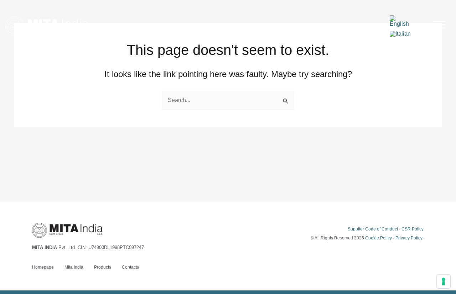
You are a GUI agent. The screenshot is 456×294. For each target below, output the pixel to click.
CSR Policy (412, 229)
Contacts (130, 267)
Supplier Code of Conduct (373, 229)
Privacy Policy (409, 237)
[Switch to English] (402, 21)
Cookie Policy (378, 237)
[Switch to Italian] (400, 34)
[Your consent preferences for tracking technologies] (443, 281)
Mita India (73, 267)
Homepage (43, 267)
